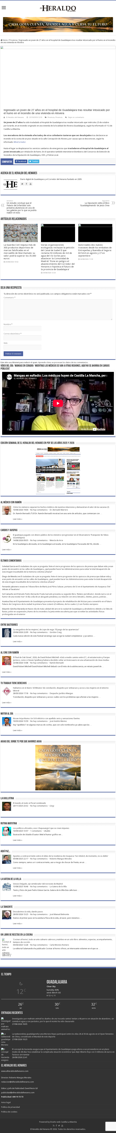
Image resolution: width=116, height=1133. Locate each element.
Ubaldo (47, 831)
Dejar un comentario (76, 117)
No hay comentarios (39, 510)
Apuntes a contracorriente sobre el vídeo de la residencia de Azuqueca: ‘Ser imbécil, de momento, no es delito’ (60, 856)
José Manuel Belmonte (59, 914)
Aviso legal (6, 1102)
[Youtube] (62, 1125)
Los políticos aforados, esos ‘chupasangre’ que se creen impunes (41, 828)
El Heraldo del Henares (15, 117)
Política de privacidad (10, 1107)
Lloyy (52, 806)
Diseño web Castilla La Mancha (63, 1122)
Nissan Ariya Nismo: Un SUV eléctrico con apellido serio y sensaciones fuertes (46, 718)
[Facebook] (56, 1125)
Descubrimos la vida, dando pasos (28, 911)
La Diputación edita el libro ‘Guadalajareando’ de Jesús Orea (94, 203)
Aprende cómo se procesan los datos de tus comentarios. (63, 362)
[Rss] (54, 1125)
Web (6, 343)
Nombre (8, 324)
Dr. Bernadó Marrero (59, 510)
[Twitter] (59, 1125)
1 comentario (36, 831)
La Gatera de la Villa (58, 886)
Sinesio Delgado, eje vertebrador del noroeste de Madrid (38, 884)
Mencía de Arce (56, 540)
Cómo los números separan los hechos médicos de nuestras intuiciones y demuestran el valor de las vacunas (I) (61, 507)
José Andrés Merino (58, 721)
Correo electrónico (12, 334)
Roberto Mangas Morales (61, 859)
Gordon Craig (56, 632)
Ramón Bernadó (57, 663)
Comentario (9, 297)
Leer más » (17, 519)
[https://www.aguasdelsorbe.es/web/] (58, 24)
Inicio (5, 40)
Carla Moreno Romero (59, 945)
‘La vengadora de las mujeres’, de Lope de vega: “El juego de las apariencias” (46, 629)
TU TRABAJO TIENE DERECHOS (14, 683)
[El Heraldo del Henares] (58, 8)
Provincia (13, 40)
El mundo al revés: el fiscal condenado (29, 803)
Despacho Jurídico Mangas (61, 693)
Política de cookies (9, 1112)
